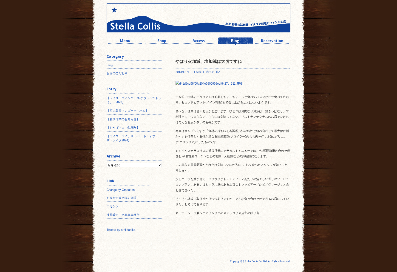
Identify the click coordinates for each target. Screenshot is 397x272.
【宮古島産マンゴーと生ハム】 (127, 110)
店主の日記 (213, 72)
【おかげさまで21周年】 (123, 127)
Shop (161, 41)
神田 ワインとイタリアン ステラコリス (152, 17)
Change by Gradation (121, 190)
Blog (235, 41)
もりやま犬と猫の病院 (121, 198)
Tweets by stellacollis (121, 230)
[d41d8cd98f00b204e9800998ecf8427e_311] (209, 83)
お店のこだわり (117, 73)
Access (199, 41)
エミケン (113, 206)
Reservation (272, 41)
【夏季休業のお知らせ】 (123, 119)
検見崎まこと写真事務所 (123, 215)
